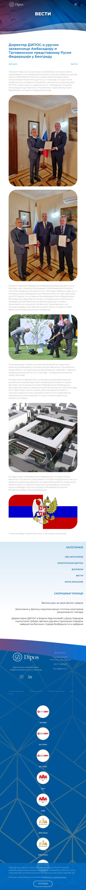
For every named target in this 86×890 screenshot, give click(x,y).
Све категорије (74, 557)
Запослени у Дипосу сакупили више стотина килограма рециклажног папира (49, 610)
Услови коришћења (36, 691)
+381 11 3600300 (60, 664)
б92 (64, 534)
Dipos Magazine (74, 582)
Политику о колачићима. (54, 877)
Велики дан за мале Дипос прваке (62, 603)
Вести (79, 575)
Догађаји (77, 569)
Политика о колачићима (56, 691)
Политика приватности (16, 691)
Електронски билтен (70, 563)
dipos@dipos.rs (60, 669)
